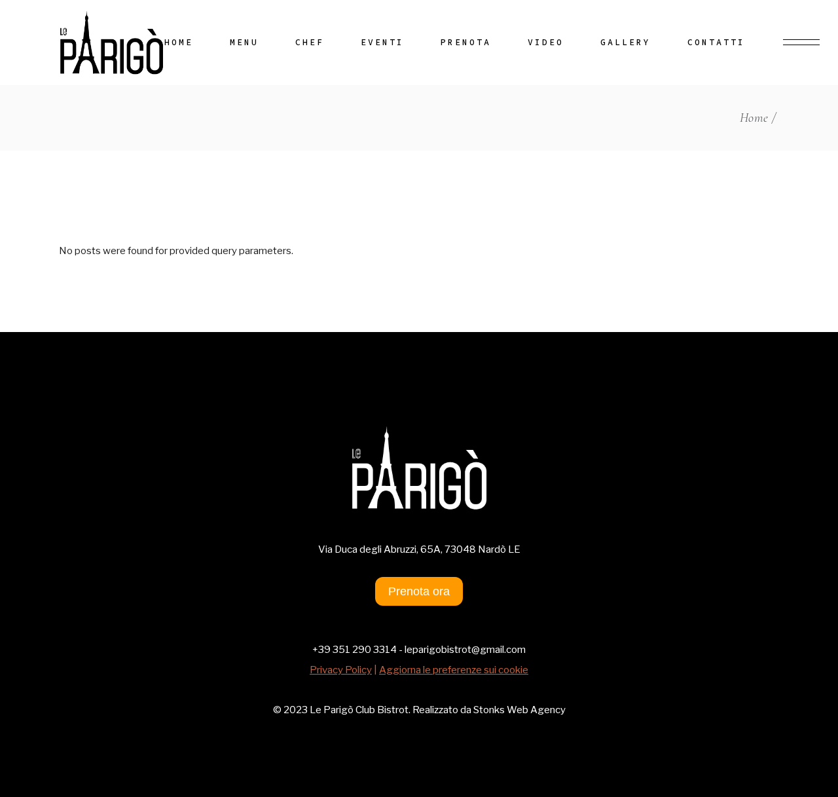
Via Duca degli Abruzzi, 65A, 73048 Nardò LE (419, 549)
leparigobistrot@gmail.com (465, 650)
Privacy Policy (341, 670)
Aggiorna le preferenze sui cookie (453, 670)
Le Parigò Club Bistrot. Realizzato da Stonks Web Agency (437, 710)
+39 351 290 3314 (354, 650)
